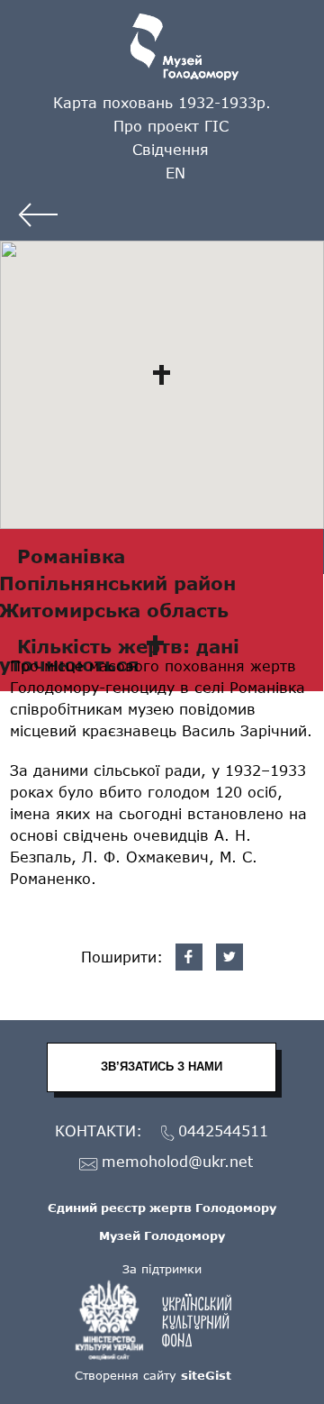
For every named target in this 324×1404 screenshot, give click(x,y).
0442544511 (223, 1131)
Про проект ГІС (171, 125)
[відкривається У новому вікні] (162, 1320)
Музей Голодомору (162, 1235)
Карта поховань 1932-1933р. (162, 102)
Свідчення (170, 149)
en (175, 172)
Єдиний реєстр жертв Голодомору (162, 1207)
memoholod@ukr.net (177, 1162)
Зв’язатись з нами (161, 1066)
